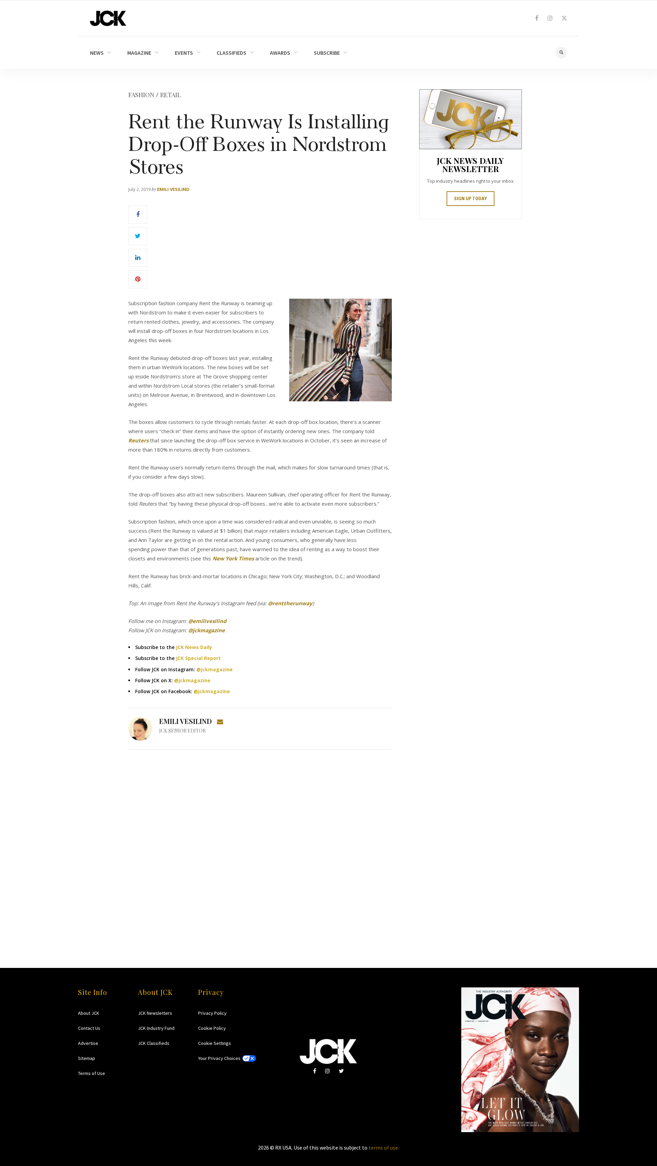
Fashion (141, 95)
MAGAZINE (139, 52)
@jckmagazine (214, 669)
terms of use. (384, 1147)
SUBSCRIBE (327, 52)
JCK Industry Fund (156, 1028)
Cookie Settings (214, 1043)
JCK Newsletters (155, 1013)
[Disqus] (260, 845)
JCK (108, 18)
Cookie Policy (212, 1028)
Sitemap (86, 1058)
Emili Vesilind (173, 189)
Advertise (88, 1043)
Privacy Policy (212, 1013)
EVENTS (184, 52)
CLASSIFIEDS (231, 52)
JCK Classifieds (153, 1043)
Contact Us (89, 1028)
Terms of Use (91, 1073)
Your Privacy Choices (219, 1058)
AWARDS (280, 52)
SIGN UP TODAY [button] (470, 199)
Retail (170, 95)
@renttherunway (290, 603)
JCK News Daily (194, 647)
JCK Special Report (198, 658)
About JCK (88, 1013)
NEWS (97, 52)
